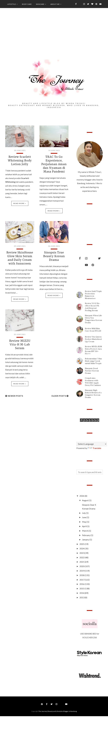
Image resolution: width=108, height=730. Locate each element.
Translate (97, 448)
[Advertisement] (54, 37)
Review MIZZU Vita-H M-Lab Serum (19, 344)
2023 (82, 553)
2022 (82, 557)
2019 (82, 570)
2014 (82, 593)
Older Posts (58, 396)
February (86, 535)
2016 (82, 584)
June (84, 517)
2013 (82, 597)
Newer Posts (15, 396)
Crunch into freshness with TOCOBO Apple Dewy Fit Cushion (93, 381)
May (84, 521)
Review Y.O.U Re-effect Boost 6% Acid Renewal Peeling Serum (92, 307)
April (84, 526)
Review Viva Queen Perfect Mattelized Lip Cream (93, 339)
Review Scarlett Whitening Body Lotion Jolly (20, 160)
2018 (82, 575)
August (85, 500)
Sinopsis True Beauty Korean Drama (54, 256)
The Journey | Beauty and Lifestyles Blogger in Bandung (57, 711)
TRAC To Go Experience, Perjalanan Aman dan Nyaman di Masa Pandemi (54, 164)
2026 (82, 496)
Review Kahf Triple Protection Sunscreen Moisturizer (93, 295)
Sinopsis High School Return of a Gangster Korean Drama (93, 393)
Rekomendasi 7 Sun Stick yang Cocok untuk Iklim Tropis (93, 361)
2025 (82, 544)
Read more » (19, 203)
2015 (82, 588)
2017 (82, 579)
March (85, 530)
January (85, 539)
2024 (82, 548)
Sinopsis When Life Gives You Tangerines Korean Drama (93, 319)
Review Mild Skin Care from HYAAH (93, 329)
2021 (82, 561)
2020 (82, 566)
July (84, 513)
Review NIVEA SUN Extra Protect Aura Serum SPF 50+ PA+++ (93, 350)
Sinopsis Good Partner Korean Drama (92, 370)
